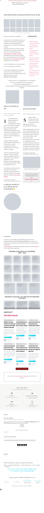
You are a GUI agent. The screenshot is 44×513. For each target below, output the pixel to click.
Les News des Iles (32, 335)
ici (4, 175)
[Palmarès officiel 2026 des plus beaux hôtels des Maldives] (22, 0)
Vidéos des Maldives (20, 335)
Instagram (25, 376)
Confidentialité (7, 466)
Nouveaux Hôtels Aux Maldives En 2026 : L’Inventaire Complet (34, 59)
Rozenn (9, 339)
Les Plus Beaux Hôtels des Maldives (13, 465)
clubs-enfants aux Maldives (18, 58)
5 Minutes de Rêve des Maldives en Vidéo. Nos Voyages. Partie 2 (34, 66)
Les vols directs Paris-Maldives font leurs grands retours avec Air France (34, 73)
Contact (33, 465)
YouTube (20, 376)
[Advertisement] (22, 8)
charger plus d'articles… (22, 368)
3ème (36, 246)
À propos (5, 465)
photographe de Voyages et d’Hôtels (13, 53)
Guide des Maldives (8, 337)
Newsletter (38, 465)
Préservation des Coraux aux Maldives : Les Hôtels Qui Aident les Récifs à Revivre (34, 45)
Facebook (16, 376)
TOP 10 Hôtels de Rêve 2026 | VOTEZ (25, 465)
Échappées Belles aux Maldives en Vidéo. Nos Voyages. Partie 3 (34, 53)
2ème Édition (8, 246)
